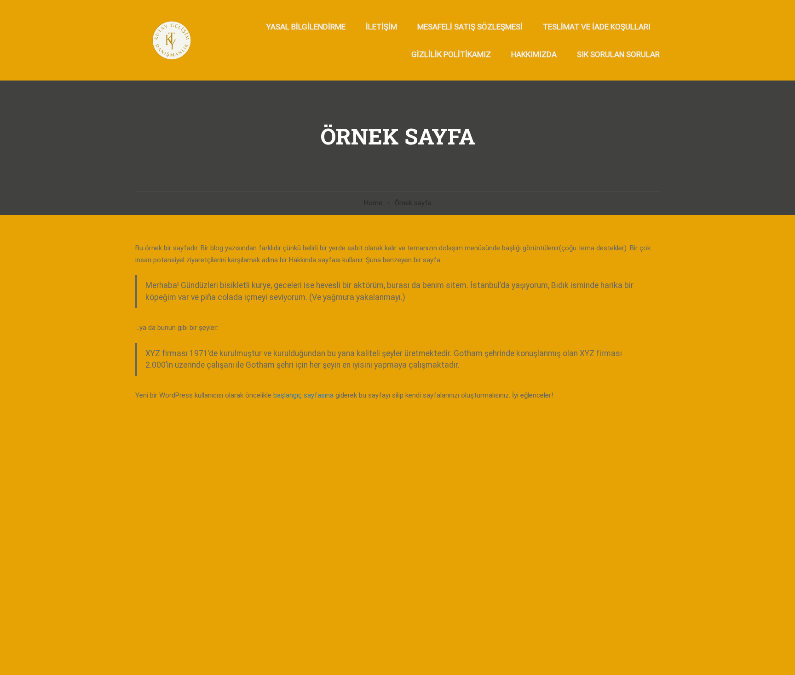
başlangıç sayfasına (303, 395)
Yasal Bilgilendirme (306, 26)
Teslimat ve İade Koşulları (597, 26)
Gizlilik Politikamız (451, 54)
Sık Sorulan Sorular (618, 54)
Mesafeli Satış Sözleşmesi (470, 26)
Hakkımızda (534, 54)
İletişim (381, 26)
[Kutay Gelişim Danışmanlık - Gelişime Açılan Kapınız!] (171, 40)
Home (373, 203)
